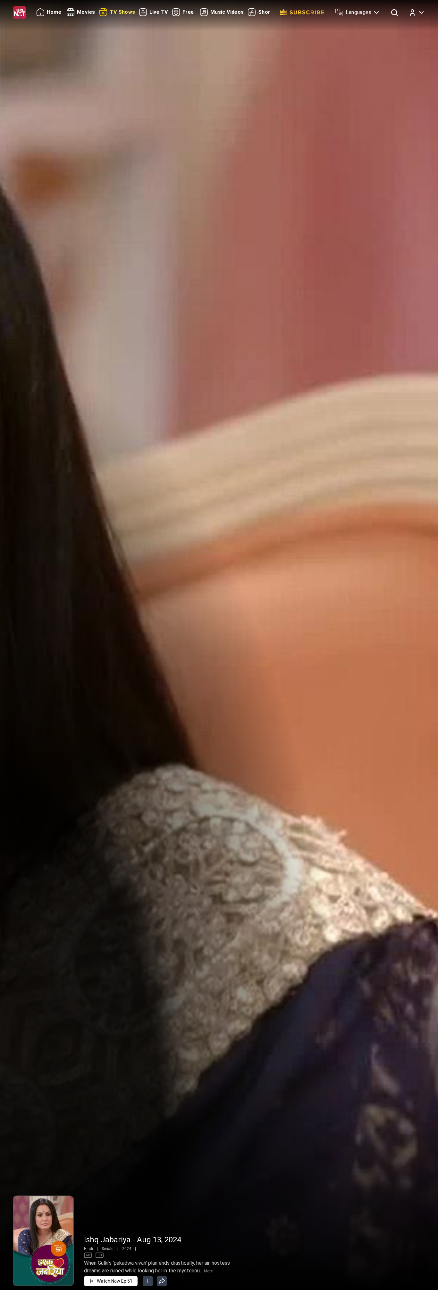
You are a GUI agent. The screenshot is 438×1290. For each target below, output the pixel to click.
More (208, 1271)
